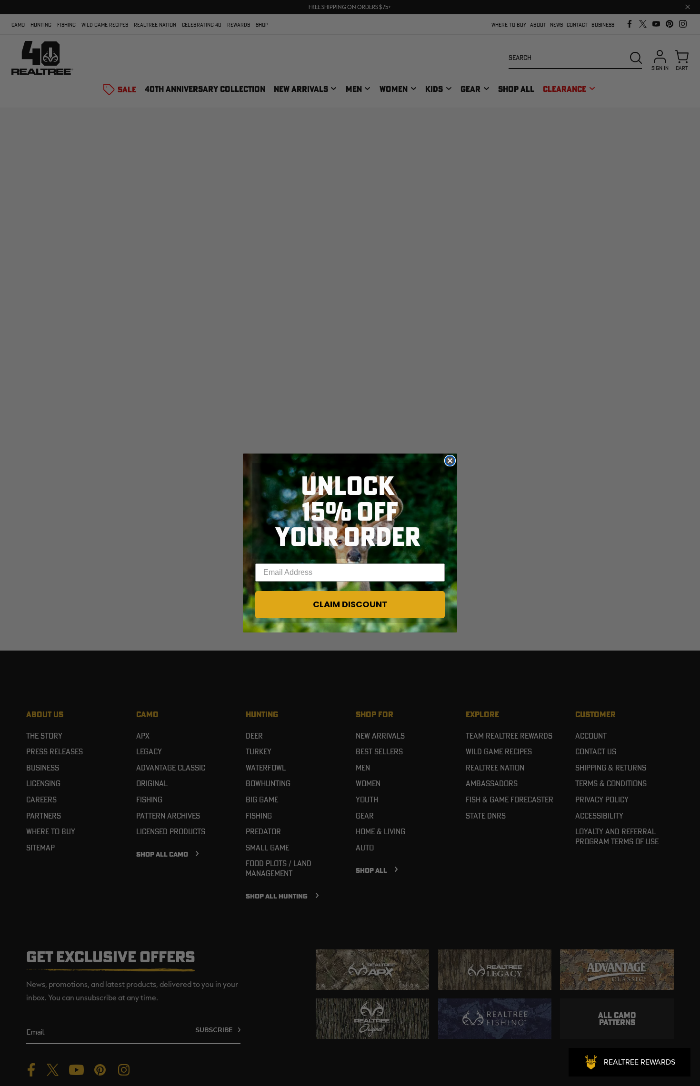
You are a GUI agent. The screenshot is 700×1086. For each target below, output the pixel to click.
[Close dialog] (450, 460)
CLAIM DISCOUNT (350, 604)
